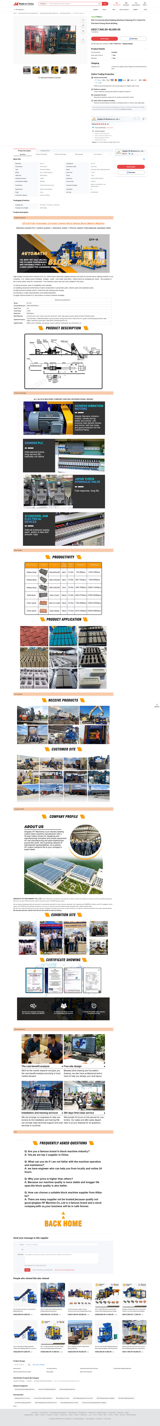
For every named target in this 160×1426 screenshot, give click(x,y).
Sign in (145, 5)
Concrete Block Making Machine (43, 1398)
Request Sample (128, 43)
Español (43, 1414)
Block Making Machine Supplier (106, 1398)
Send (27, 1270)
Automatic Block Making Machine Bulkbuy (94, 1402)
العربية (89, 1414)
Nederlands (83, 1414)
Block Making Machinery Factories (83, 1398)
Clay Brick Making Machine (67, 1389)
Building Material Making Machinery (49, 13)
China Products (44, 1412)
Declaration (99, 1418)
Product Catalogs (39, 1364)
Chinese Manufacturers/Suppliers (58, 1412)
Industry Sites (92, 1412)
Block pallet (50, 1372)
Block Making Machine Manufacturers (46, 1402)
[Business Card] (144, 159)
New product (17, 1368)
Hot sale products (52, 1368)
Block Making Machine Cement (69, 1402)
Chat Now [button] (134, 39)
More (15, 1406)
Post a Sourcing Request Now (64, 1270)
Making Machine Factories (22, 1398)
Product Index (112, 1412)
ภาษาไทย (110, 1414)
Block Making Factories (62, 1398)
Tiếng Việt (122, 1414)
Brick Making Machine (65, 13)
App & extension (124, 9)
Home (14, 13)
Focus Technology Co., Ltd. (68, 1418)
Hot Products (34, 1412)
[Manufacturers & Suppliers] (23, 4)
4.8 (123, 154)
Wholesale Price (83, 1412)
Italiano (71, 1414)
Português (49, 1414)
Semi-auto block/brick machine (22, 1372)
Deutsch (77, 1414)
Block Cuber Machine (86, 1372)
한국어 (95, 1414)
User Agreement (90, 1418)
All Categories (20, 9)
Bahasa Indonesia (131, 1414)
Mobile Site (120, 1412)
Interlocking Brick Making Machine (24, 1389)
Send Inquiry (104, 39)
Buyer (104, 9)
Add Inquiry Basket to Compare (51, 77)
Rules (145, 9)
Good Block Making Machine (23, 1402)
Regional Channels (102, 1412)
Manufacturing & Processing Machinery (28, 13)
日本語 (100, 1414)
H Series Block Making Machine (122, 1368)
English (37, 1414)
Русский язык (63, 1414)
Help (113, 9)
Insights (127, 1412)
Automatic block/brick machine (89, 1368)
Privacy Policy (107, 1418)
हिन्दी (105, 1414)
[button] (107, 154)
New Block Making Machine (126, 1398)
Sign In (94, 142)
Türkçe (116, 1414)
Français (56, 1414)
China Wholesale (72, 1412)
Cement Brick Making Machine (47, 1389)
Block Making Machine (78, 13)
